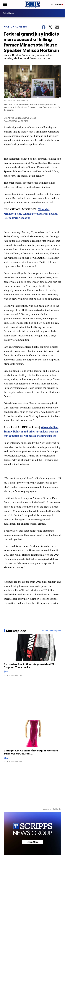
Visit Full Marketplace (51, 631)
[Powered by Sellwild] (57, 809)
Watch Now (56, 5)
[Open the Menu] (5, 4)
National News (15, 26)
